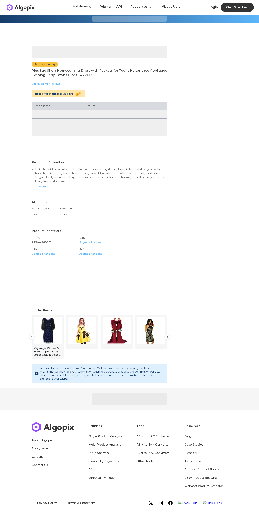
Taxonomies (193, 461)
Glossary (190, 453)
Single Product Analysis (105, 436)
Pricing (105, 7)
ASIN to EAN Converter (153, 444)
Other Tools (145, 461)
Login (213, 7)
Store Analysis (98, 453)
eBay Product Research (201, 477)
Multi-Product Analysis (104, 444)
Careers (37, 456)
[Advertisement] (129, 34)
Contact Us (40, 465)
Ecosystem (40, 448)
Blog (187, 436)
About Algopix (42, 440)
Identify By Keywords (103, 461)
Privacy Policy (47, 503)
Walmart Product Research (204, 486)
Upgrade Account (90, 242)
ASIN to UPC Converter (153, 436)
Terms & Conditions (81, 503)
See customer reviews (46, 83)
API (119, 7)
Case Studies (193, 444)
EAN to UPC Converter (153, 453)
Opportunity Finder (102, 477)
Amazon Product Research (203, 469)
